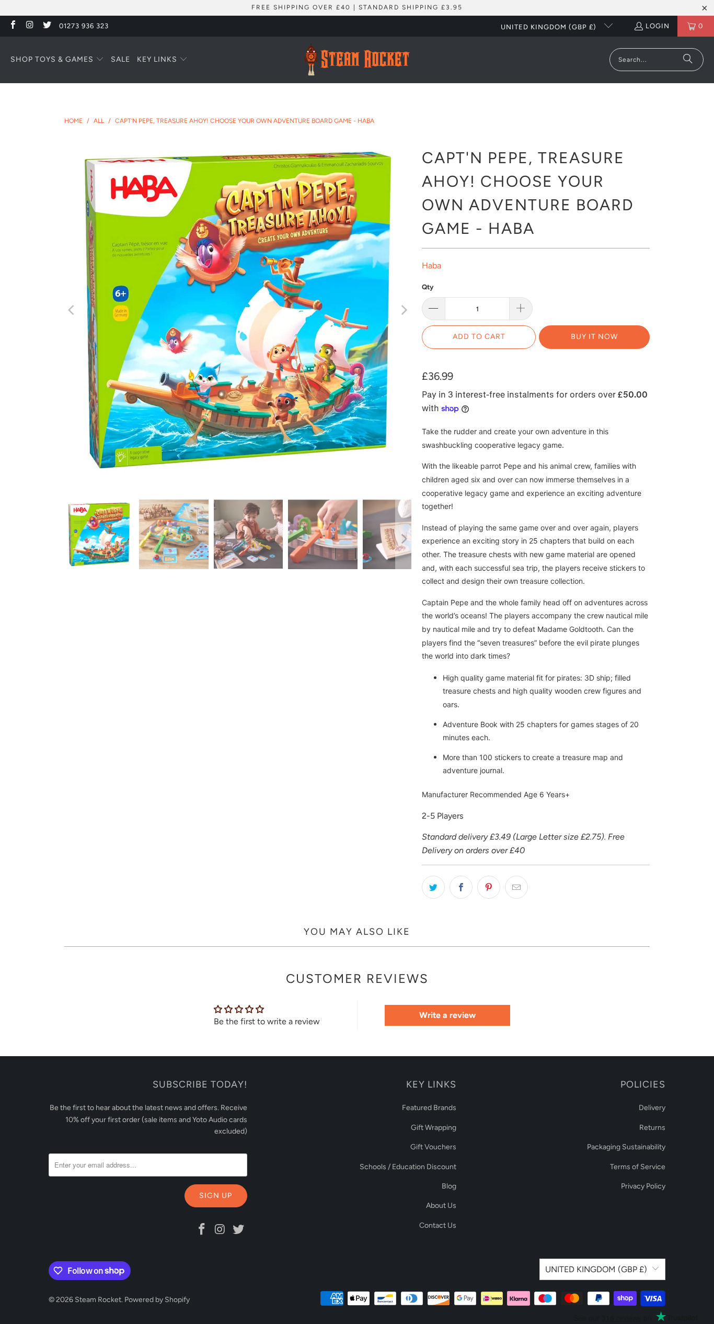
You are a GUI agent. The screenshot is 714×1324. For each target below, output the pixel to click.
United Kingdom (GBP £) (549, 27)
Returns (652, 1127)
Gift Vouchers (433, 1146)
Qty (427, 287)
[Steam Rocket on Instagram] (29, 26)
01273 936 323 (84, 26)
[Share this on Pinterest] (488, 887)
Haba (431, 265)
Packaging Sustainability (626, 1146)
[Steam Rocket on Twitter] (46, 26)
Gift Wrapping (433, 1127)
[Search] (688, 59)
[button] (57, 60)
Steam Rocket (98, 1299)
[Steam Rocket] (356, 60)
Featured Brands (429, 1107)
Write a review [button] (447, 1015)
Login (658, 26)
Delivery (652, 1107)
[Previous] (72, 310)
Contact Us (437, 1225)
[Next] (403, 310)
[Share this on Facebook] (461, 887)
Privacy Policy (643, 1186)
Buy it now (594, 336)
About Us (441, 1205)
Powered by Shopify (157, 1299)
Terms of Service (637, 1166)
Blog (449, 1186)
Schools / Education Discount (408, 1166)
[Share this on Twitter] (433, 887)
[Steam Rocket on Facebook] (12, 26)
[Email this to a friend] (516, 887)
